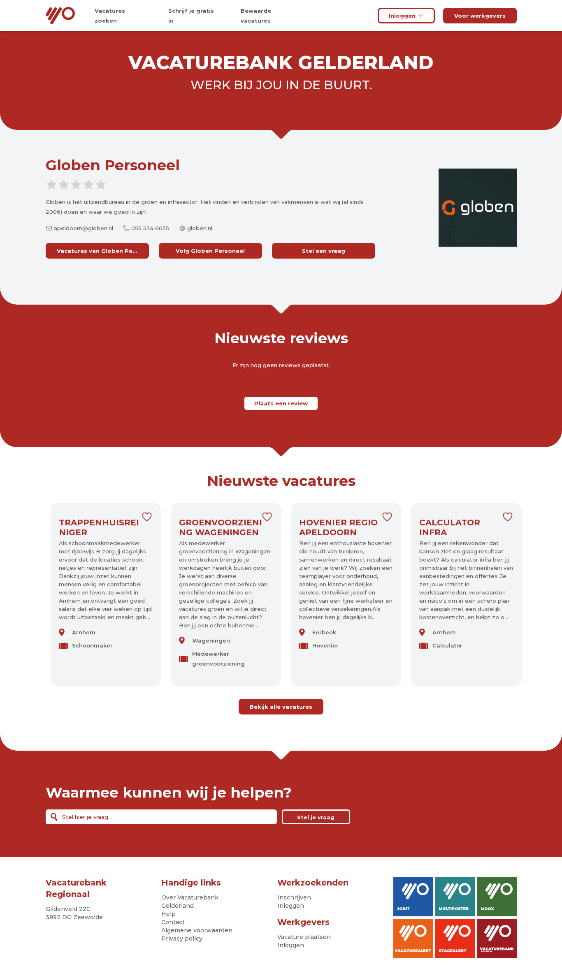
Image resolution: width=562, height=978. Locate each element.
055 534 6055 (150, 228)
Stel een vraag (323, 250)
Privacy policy (181, 938)
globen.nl (199, 228)
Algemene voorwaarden (196, 930)
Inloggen (402, 15)
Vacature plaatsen (304, 937)
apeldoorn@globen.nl (83, 228)
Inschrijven (294, 897)
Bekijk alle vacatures (281, 706)
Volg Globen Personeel (210, 250)
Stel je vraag (315, 817)
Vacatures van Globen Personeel (103, 250)
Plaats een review (281, 403)
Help (168, 914)
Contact (173, 922)
